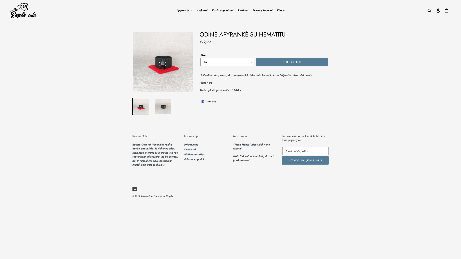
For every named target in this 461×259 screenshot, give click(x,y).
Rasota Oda (147, 196)
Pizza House (241, 145)
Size (202, 55)
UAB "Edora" (241, 156)
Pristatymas (191, 145)
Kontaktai (190, 149)
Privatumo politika (195, 159)
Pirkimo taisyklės (194, 154)
